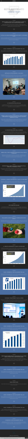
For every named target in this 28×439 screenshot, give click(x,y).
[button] (1, 0)
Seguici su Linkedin (14, 432)
